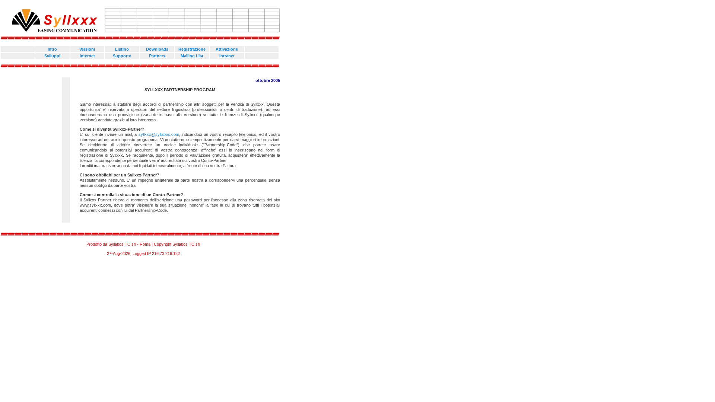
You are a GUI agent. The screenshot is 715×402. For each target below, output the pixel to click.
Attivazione (227, 49)
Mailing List (192, 56)
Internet (87, 56)
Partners (157, 56)
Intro (52, 49)
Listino (122, 49)
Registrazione (192, 49)
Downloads (157, 49)
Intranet (227, 56)
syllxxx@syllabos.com (159, 134)
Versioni (87, 49)
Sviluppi (52, 56)
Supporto (122, 56)
